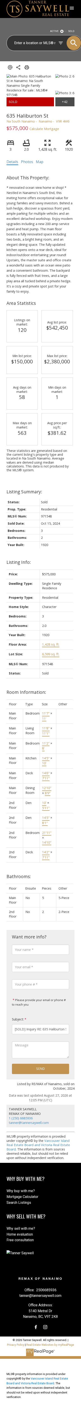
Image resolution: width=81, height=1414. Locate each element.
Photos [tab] (27, 161)
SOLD (71, 31)
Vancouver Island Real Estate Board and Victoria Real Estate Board (38, 1144)
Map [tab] (39, 161)
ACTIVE (54, 31)
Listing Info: (19, 562)
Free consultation (20, 1240)
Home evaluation (20, 1234)
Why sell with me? (21, 1228)
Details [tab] (12, 161)
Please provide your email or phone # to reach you (39, 1002)
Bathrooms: (19, 876)
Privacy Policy (15, 1344)
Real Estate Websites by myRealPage (50, 1344)
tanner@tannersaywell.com (29, 1122)
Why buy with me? (21, 1191)
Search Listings (19, 1202)
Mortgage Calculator (22, 1197)
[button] (36, 1327)
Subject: (18, 1019)
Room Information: (26, 692)
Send (40, 1068)
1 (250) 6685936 (21, 1118)
